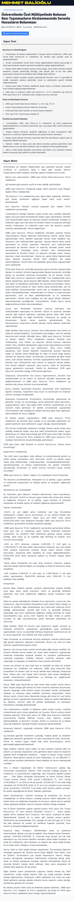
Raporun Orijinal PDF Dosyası (16, 33)
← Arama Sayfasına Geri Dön (12, 10)
